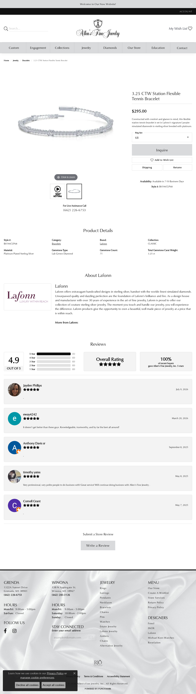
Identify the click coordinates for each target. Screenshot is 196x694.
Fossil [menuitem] (151, 623)
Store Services (156, 597)
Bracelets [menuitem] (105, 607)
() (73, 353)
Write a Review (98, 545)
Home (6, 60)
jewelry (16, 60)
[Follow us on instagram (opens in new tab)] (14, 631)
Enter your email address (66, 630)
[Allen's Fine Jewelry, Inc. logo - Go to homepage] (98, 28)
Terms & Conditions (93, 676)
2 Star (32, 365)
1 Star (32, 369)
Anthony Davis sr (34, 443)
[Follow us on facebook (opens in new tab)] (5, 631)
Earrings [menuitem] (104, 593)
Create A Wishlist (158, 593)
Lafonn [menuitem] (152, 633)
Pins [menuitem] (102, 617)
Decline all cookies (27, 685)
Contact (182, 48)
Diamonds (110, 48)
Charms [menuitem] (104, 612)
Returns (177, 167)
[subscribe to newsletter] (91, 637)
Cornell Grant (32, 501)
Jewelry (86, 48)
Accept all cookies (53, 685)
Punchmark (104, 688)
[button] (185, 11)
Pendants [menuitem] (105, 597)
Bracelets (26, 60)
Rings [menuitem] (103, 588)
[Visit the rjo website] (98, 663)
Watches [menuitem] (105, 621)
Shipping (147, 167)
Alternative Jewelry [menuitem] (111, 645)
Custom (14, 48)
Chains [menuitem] (104, 640)
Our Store (134, 48)
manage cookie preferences (37, 677)
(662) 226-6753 (74, 210)
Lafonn (103, 243)
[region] (66, 124)
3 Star (32, 361)
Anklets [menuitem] (104, 636)
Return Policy (156, 602)
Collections (62, 48)
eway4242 (30, 414)
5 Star (32, 353)
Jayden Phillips (32, 385)
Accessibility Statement (118, 676)
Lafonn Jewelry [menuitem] (109, 631)
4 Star (32, 357)
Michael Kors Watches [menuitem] (161, 637)
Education (158, 48)
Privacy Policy (156, 607)
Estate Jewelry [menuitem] (108, 626)
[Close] (191, 4)
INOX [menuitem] (151, 628)
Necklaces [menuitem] (106, 602)
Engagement (38, 48)
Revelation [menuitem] (154, 642)
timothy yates (31, 472)
